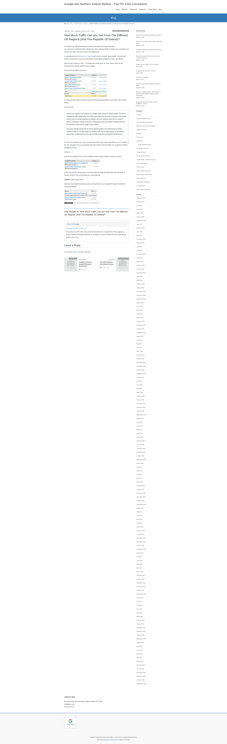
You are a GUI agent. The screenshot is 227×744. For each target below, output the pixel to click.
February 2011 (141, 620)
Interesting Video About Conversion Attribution (149, 49)
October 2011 (140, 590)
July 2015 (139, 422)
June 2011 (139, 605)
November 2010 (141, 631)
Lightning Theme (114, 739)
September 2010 (141, 639)
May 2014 (139, 474)
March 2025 (140, 213)
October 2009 (140, 680)
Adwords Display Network (144, 118)
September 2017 (141, 332)
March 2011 (140, 616)
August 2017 (140, 336)
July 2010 (139, 646)
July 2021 (139, 246)
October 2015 (140, 411)
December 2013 (141, 493)
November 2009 (141, 676)
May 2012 (139, 564)
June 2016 (139, 385)
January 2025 (140, 217)
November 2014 (141, 452)
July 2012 (139, 556)
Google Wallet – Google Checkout (146, 159)
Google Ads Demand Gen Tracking (145, 71)
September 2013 (141, 504)
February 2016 (141, 396)
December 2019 (141, 272)
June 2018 (139, 306)
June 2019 (139, 276)
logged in (75, 252)
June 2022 (139, 231)
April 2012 (139, 568)
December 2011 (141, 583)
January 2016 (140, 399)
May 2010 (139, 654)
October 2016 (140, 370)
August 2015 (140, 418)
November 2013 (141, 497)
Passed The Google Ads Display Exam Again (148, 35)
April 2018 (139, 314)
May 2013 (139, 519)
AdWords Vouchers (142, 129)
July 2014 (139, 467)
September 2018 (141, 299)
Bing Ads (139, 133)
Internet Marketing (142, 163)
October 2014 (140, 456)
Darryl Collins (71, 224)
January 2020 (140, 269)
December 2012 (141, 538)
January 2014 (140, 489)
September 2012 (141, 549)
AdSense (139, 114)
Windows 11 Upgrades (142, 77)
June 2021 (139, 250)
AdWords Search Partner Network (146, 126)
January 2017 (140, 358)
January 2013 (140, 534)
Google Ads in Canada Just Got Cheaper (147, 64)
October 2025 (140, 202)
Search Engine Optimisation (144, 174)
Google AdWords (95, 203)
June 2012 (139, 560)
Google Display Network (144, 144)
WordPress (105, 739)
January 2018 (140, 321)
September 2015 (141, 414)
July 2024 (139, 224)
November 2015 (141, 407)
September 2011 (141, 594)
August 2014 (140, 463)
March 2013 (140, 527)
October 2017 (140, 329)
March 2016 (140, 392)
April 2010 (139, 657)
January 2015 (140, 444)
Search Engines (141, 178)
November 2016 (141, 366)
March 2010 (140, 661)
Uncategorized (141, 185)
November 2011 (141, 586)
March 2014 (140, 482)
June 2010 (139, 650)
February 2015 (141, 441)
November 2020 (141, 254)
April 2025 (139, 209)
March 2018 (140, 317)
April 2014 (139, 478)
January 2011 (140, 624)
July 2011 (139, 601)
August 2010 (140, 642)
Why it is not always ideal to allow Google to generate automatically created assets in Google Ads (148, 93)
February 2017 (141, 355)
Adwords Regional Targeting (121, 31)
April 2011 (139, 612)
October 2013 (140, 500)
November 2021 (141, 239)
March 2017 (140, 351)
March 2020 (140, 261)
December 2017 (141, 325)
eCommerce (140, 137)
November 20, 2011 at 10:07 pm (76, 228)
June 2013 (139, 515)
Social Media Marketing (143, 182)
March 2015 (140, 437)
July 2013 (139, 512)
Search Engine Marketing (144, 170)
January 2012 (140, 579)
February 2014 (141, 485)
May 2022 (139, 235)
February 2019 (141, 284)
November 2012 (141, 541)
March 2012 (140, 571)
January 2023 (140, 228)
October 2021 (140, 243)
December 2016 (141, 362)
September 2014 (141, 459)
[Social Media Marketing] (122, 261)
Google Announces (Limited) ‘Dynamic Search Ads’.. (85, 264)
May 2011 (139, 609)
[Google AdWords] (70, 261)
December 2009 (141, 672)
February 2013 (141, 530)
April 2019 (139, 280)
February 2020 (141, 265)
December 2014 (141, 448)
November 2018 (141, 295)
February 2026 (141, 198)
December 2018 (141, 291)
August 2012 (140, 553)
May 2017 (139, 343)
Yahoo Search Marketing (143, 189)
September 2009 (141, 683)
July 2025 (139, 205)
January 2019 (140, 287)
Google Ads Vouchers (143, 148)
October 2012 (140, 545)
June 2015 (139, 426)
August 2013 (140, 508)
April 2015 (139, 433)
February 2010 (141, 665)
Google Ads (140, 141)
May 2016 (139, 388)
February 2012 (141, 575)
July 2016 (139, 381)
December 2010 (141, 627)
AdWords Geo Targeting (85, 56)
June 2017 (139, 340)
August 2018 (140, 302)
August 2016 (140, 377)
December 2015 (141, 403)
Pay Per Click (140, 167)
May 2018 (139, 310)
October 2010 (140, 635)
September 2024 (141, 220)
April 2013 (139, 523)
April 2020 (139, 258)
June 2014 (139, 470)
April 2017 (139, 347)
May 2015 (139, 429)
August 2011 (140, 597)
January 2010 (140, 668)
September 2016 (141, 373)
